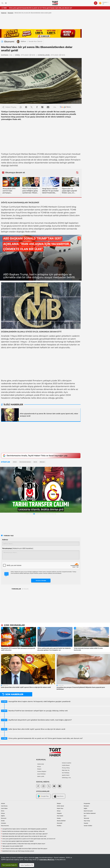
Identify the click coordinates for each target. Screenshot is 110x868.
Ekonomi (10, 13)
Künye (39, 766)
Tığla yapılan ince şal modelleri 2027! (12, 846)
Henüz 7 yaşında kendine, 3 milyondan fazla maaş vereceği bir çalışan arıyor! (23, 843)
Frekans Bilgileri (41, 771)
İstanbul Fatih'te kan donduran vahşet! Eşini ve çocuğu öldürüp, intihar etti (38, 711)
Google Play (45, 796)
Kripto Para (60, 808)
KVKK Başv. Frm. (66, 777)
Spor (85, 815)
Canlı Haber (4, 808)
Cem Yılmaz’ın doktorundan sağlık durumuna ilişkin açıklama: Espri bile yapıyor (24, 848)
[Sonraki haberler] (77, 172)
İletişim (39, 769)
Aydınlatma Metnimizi (46, 859)
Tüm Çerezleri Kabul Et (9, 865)
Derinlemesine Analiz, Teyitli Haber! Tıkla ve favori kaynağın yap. (37, 456)
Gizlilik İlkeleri (66, 765)
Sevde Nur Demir (35, 41)
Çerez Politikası (41, 774)
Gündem (3, 823)
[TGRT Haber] (55, 3)
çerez (37, 857)
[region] (55, 861)
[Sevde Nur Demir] (18, 41)
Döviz (20, 157)
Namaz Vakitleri (61, 820)
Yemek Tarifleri (88, 825)
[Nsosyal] (42, 107)
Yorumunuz (17, 548)
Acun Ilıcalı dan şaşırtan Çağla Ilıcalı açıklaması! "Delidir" (28, 8)
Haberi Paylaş (10, 107)
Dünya (3, 813)
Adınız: (5, 540)
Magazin (59, 813)
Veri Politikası (65, 772)
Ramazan (86, 806)
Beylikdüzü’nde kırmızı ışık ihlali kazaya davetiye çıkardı (18, 851)
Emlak (3, 820)
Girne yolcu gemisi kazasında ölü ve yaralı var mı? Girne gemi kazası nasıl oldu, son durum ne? (45, 738)
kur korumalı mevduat (69, 154)
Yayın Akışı (87, 820)
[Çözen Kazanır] (41, 33)
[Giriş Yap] (95, 3)
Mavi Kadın (60, 815)
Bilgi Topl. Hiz (65, 770)
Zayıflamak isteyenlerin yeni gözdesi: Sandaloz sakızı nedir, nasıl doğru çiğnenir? (40, 720)
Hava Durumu (5, 825)
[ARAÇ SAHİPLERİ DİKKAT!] (41, 490)
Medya (59, 818)
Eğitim (3, 815)
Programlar (87, 803)
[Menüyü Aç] (6, 3)
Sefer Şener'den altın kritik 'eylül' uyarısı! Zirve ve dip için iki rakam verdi (36, 729)
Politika (59, 825)
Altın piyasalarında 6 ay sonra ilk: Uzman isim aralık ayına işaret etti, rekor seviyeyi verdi (49, 415)
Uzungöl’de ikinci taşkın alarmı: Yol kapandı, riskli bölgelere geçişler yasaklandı (39, 701)
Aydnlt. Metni (65, 775)
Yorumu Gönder (41, 580)
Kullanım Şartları (66, 763)
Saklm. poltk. (40, 776)
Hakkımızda (40, 764)
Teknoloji (86, 818)
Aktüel (3, 803)
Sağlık (85, 808)
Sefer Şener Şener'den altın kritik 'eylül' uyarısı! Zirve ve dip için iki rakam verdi (24, 836)
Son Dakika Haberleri (90, 813)
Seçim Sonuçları (88, 811)
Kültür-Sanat (60, 806)
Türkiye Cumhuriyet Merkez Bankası (18, 154)
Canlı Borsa (4, 806)
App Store (60, 796)
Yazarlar (86, 823)
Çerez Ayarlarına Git (26, 865)
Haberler (3, 13)
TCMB (41, 154)
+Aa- (55, 107)
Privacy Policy (66, 768)
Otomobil (59, 823)
